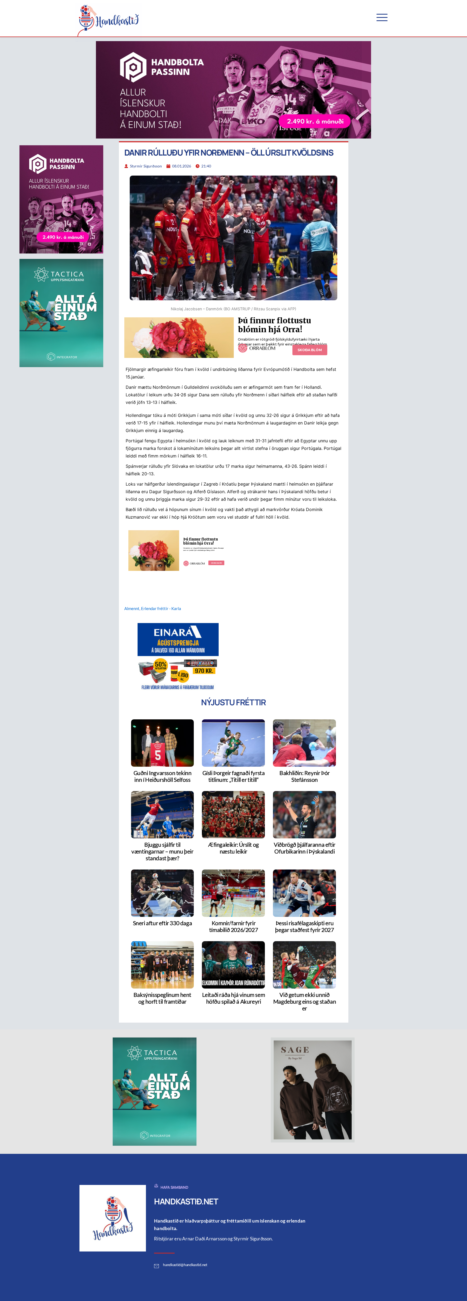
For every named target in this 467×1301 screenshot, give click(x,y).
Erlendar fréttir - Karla (161, 608)
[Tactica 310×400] (61, 312)
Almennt (131, 608)
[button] (382, 17)
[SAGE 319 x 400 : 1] (313, 1089)
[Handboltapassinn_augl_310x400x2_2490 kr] (61, 199)
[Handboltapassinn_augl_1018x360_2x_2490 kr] (233, 89)
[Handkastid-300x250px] (178, 656)
